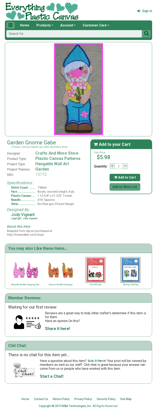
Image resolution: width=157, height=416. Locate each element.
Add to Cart (125, 177)
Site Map (126, 399)
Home (24, 25)
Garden (42, 169)
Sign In (147, 11)
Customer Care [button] (95, 25)
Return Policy (61, 399)
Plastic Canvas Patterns (58, 158)
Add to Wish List (124, 187)
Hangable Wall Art (52, 163)
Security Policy (106, 399)
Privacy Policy (83, 399)
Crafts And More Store (56, 153)
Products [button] (43, 25)
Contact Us (41, 399)
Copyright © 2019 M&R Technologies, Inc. (65, 406)
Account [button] (66, 25)
